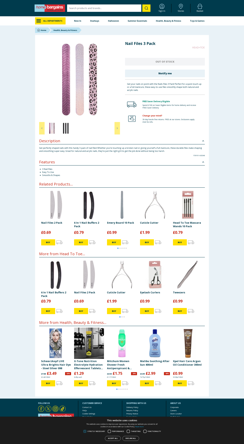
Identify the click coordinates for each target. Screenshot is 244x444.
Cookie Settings (88, 413)
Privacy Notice (132, 413)
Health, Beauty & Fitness (168, 20)
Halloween (113, 20)
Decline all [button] (131, 438)
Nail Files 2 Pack (51, 222)
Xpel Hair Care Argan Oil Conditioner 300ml (187, 362)
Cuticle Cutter (149, 222)
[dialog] (122, 430)
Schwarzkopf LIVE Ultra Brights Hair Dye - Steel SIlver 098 (56, 364)
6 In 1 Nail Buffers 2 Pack (86, 224)
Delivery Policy (132, 407)
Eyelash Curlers (150, 292)
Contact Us (87, 407)
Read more (139, 427)
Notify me (165, 73)
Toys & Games (197, 20)
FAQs (84, 410)
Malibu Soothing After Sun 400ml (155, 362)
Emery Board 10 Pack (120, 222)
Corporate (174, 407)
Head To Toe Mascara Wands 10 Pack (187, 224)
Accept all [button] (113, 438)
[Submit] (146, 8)
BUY (48, 242)
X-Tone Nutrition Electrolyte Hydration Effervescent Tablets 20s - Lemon (88, 364)
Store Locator (176, 413)
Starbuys (94, 20)
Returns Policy (132, 410)
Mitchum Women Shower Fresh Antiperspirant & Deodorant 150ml (118, 364)
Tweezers (179, 292)
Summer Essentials (137, 20)
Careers (173, 410)
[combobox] (108, 8)
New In (77, 20)
